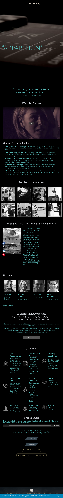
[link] (8, 194)
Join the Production (38, 493)
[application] (31, 426)
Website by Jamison (53, 493)
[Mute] (54, 425)
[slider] (57, 426)
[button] (31, 123)
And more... (8, 305)
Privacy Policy (58, 496)
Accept (53, 496)
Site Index (45, 493)
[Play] (5, 425)
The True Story (34, 3)
